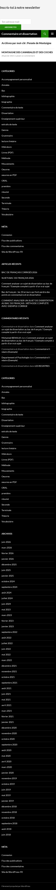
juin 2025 (6, 570)
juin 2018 (6, 834)
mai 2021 (6, 699)
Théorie (5, 208)
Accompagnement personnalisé (17, 79)
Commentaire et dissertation (19, 33)
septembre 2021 (9, 682)
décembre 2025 (9, 564)
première (6, 186)
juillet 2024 (7, 598)
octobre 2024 (8, 581)
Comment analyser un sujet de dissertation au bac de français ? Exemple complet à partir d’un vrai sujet (27, 285)
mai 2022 (6, 654)
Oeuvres (6, 169)
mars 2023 (7, 615)
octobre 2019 (8, 784)
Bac (3, 90)
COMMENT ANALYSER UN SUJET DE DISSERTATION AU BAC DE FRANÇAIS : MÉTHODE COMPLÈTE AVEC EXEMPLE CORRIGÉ (28, 303)
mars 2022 (7, 660)
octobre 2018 (8, 817)
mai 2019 (6, 795)
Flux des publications (12, 240)
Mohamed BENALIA (11, 337)
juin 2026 (6, 542)
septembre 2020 (9, 744)
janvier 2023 (8, 626)
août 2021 (6, 688)
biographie (7, 102)
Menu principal (52, 34)
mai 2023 (6, 609)
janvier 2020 (8, 772)
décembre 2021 (9, 665)
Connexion (7, 235)
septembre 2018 (9, 823)
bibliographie (8, 96)
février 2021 (8, 716)
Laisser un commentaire (25, 56)
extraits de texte (9, 124)
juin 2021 (6, 694)
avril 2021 (6, 705)
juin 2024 (6, 604)
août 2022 (6, 637)
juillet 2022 (7, 643)
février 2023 (8, 620)
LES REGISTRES (42, 366)
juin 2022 (6, 649)
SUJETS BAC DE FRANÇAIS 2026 (18, 278)
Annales (5, 85)
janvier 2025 (8, 575)
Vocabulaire (7, 214)
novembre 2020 (9, 733)
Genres (5, 130)
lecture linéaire (9, 141)
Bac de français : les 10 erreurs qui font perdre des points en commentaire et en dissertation (26, 293)
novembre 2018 (9, 812)
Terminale (6, 203)
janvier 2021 (8, 722)
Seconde (6, 197)
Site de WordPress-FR (12, 251)
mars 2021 (7, 710)
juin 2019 (6, 789)
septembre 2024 (9, 587)
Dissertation (8, 113)
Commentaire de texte (12, 107)
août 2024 (6, 592)
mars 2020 (7, 767)
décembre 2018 (9, 806)
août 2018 (6, 829)
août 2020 (6, 750)
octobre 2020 (8, 739)
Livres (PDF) (7, 152)
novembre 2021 (9, 671)
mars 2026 (7, 547)
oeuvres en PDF (9, 175)
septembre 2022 (9, 632)
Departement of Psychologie (15, 357)
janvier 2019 (8, 800)
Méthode (6, 158)
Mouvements (8, 163)
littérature (7, 147)
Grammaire (7, 135)
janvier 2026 (8, 558)
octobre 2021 (8, 677)
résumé (5, 192)
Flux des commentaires (13, 246)
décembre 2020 (9, 727)
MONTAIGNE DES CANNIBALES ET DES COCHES (27, 52)
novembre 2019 (9, 778)
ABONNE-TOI (10, 27)
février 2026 (8, 553)
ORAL (4, 180)
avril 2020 (6, 761)
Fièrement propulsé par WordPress (16, 886)
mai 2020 (6, 755)
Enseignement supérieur (13, 118)
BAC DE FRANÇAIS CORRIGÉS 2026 (19, 272)
